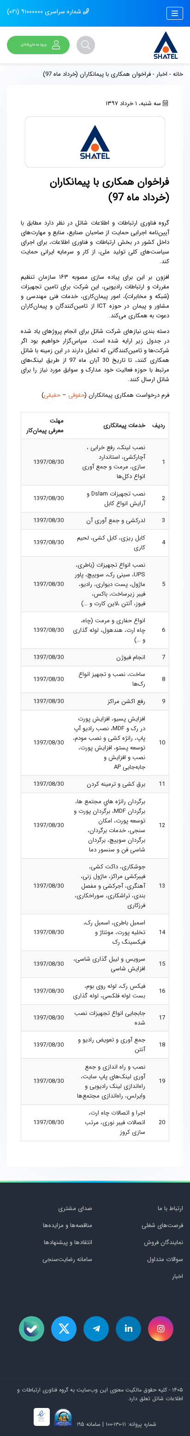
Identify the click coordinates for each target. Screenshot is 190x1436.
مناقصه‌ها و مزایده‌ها (67, 1225)
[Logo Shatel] (165, 45)
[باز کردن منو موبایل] (174, 13)
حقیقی (52, 395)
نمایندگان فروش (163, 1242)
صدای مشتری (75, 1208)
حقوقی (76, 395)
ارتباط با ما (170, 1208)
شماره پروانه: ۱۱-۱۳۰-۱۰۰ (131, 1424)
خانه (178, 74)
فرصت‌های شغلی (162, 1225)
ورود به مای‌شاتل (34, 44)
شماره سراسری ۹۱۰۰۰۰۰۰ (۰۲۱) (45, 12)
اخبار (161, 74)
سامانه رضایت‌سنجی (67, 1259)
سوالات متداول (165, 1259)
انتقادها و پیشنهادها (68, 1242)
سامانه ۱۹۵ (88, 1424)
